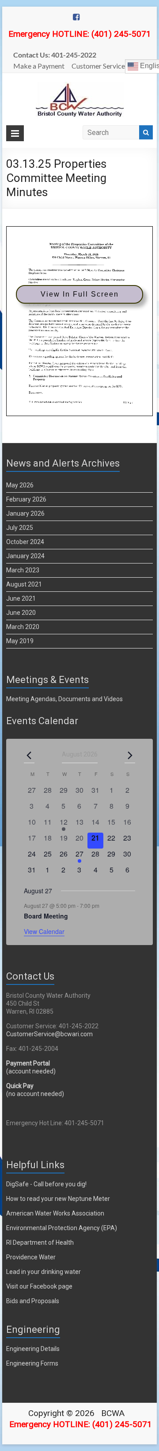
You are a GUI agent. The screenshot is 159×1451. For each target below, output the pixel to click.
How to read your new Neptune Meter (58, 1198)
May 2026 (20, 485)
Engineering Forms (32, 1363)
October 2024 (25, 541)
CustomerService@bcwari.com (49, 1034)
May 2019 (20, 640)
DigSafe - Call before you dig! (46, 1184)
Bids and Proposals (32, 1300)
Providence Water (31, 1257)
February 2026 (26, 499)
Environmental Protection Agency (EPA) (61, 1227)
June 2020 (21, 612)
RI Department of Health (40, 1242)
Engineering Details (33, 1348)
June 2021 (21, 598)
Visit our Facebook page (39, 1286)
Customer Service (98, 66)
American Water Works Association (55, 1213)
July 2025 (19, 527)
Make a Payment (38, 66)
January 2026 (25, 513)
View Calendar (44, 931)
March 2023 (22, 570)
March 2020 (22, 626)
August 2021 (24, 584)
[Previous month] (29, 755)
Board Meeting (46, 915)
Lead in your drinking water (43, 1271)
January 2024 (25, 556)
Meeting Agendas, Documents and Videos (64, 698)
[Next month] (130, 755)
